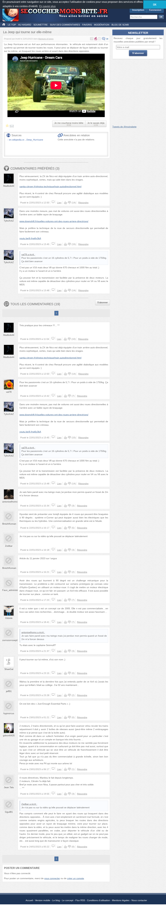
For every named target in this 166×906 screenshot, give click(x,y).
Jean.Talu (9, 787)
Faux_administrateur (13, 590)
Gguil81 (9, 812)
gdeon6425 (9, 735)
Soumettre (40, 24)
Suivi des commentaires (65, 24)
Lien (59, 202)
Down (69, 202)
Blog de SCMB (120, 24)
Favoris (87, 24)
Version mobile (42, 900)
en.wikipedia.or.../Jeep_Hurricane (26, 139)
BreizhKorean (9, 523)
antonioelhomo (10, 501)
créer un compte (75, 878)
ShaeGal (8, 669)
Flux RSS (80, 900)
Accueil (29, 900)
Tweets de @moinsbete (124, 126)
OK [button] (154, 4)
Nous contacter (139, 900)
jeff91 (9, 691)
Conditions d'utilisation (98, 900)
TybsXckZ (9, 220)
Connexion (155, 10)
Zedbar (8, 546)
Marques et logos (45, 39)
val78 (24, 254)
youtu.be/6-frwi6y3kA (30, 238)
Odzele (8, 618)
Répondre (83, 202)
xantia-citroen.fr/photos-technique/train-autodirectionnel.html (50, 186)
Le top (12, 24)
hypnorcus (8, 713)
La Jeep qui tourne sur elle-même (27, 32)
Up (65, 202)
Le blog (56, 900)
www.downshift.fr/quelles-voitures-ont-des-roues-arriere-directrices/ (53, 221)
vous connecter (52, 878)
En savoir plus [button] (47, 6)
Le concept (67, 900)
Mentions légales (120, 900)
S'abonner (102, 302)
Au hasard (24, 24)
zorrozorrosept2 (10, 640)
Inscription (138, 10)
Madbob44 (8, 186)
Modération (101, 24)
